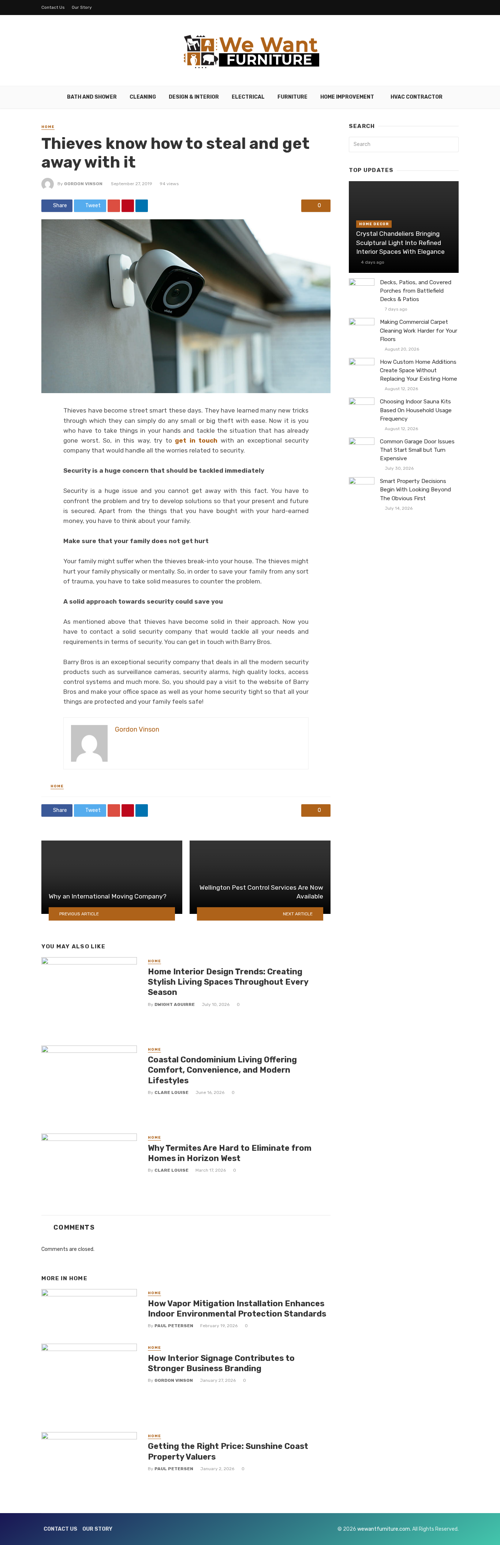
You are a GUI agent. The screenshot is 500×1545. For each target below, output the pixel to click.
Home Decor (374, 224)
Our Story (82, 7)
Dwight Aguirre (174, 1004)
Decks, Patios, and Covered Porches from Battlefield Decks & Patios (415, 291)
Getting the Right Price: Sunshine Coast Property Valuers (228, 1451)
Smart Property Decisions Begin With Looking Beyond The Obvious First (415, 489)
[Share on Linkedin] (141, 205)
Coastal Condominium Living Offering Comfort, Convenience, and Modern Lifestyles (222, 1070)
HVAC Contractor (417, 97)
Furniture (292, 97)
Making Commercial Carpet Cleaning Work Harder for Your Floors (418, 330)
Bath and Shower (92, 97)
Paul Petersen (173, 1325)
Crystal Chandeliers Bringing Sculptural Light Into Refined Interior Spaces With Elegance (400, 242)
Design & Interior (194, 97)
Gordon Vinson (83, 183)
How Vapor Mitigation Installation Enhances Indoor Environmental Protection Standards (237, 1308)
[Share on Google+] (114, 205)
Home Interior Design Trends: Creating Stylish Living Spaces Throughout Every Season (228, 982)
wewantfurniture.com (383, 1529)
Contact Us (53, 7)
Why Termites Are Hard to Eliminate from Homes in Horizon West (229, 1153)
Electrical (248, 97)
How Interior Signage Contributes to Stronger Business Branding (221, 1363)
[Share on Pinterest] (128, 205)
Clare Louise (171, 1092)
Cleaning (143, 97)
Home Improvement (347, 97)
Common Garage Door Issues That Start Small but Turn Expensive (417, 450)
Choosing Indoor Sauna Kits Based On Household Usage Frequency (416, 410)
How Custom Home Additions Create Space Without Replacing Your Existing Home (418, 370)
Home (48, 127)
